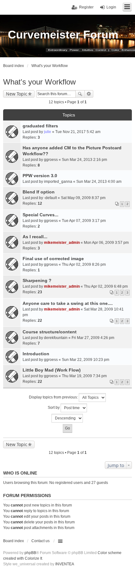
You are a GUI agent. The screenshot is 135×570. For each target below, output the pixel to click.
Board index (13, 541)
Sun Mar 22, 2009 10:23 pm (85, 359)
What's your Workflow (39, 82)
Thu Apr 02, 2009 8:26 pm (84, 264)
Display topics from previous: (54, 397)
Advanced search (89, 94)
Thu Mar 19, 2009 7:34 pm (84, 376)
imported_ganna (58, 181)
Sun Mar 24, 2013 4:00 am (99, 181)
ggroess (51, 159)
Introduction (36, 353)
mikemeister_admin (62, 242)
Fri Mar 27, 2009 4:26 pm (93, 338)
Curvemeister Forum (63, 34)
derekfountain (56, 338)
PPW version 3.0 (40, 175)
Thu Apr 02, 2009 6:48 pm (106, 286)
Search (80, 94)
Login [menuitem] (111, 7)
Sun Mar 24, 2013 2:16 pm (84, 159)
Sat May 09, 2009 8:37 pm (83, 198)
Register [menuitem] (86, 7)
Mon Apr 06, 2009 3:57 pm (106, 242)
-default (50, 198)
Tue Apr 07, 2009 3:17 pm (84, 220)
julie (47, 132)
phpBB (30, 553)
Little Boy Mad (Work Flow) (52, 369)
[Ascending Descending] (67, 418)
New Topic (16, 94)
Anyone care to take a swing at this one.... (68, 303)
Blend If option (39, 191)
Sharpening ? (37, 280)
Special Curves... (40, 214)
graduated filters (40, 125)
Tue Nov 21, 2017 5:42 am (77, 132)
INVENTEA (64, 564)
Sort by (54, 407)
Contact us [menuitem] (40, 541)
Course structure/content (50, 331)
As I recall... (35, 236)
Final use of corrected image (53, 258)
